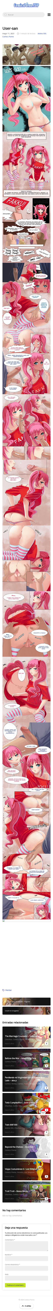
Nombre (8, 1255)
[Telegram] (26, 54)
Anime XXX (42, 33)
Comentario (10, 1240)
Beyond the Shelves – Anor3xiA (26, 1147)
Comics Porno (8, 36)
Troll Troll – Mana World (26, 1192)
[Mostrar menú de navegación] (49, 15)
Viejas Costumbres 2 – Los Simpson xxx (26, 1169)
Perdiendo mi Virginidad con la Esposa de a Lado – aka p (26, 1081)
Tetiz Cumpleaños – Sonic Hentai (26, 1103)
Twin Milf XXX (26, 1125)
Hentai (8, 990)
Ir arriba (28, 1306)
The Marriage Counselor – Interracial (26, 1037)
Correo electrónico (12, 1264)
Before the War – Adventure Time (26, 1059)
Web (6, 1274)
